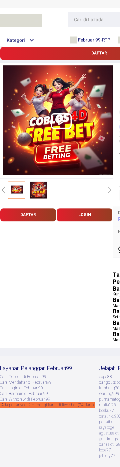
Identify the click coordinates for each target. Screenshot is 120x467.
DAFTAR (28, 214)
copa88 (105, 376)
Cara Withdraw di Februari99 (25, 399)
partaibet (107, 422)
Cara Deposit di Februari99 (23, 376)
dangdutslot (109, 382)
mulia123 (107, 405)
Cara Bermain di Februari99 (24, 393)
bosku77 (106, 410)
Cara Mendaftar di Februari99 (26, 382)
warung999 (109, 393)
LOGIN (84, 214)
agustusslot (109, 433)
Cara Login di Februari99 (21, 388)
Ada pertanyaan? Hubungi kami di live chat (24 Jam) (47, 405)
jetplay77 (107, 455)
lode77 (105, 450)
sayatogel (107, 427)
